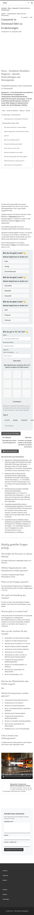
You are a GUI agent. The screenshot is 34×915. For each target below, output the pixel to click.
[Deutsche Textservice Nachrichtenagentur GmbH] (5, 787)
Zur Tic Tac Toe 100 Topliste (11, 433)
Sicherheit (12, 216)
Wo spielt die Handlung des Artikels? (13, 144)
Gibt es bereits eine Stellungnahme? (13, 165)
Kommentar (9, 821)
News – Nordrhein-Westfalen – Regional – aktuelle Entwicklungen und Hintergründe (16, 113)
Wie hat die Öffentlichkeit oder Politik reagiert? (15, 156)
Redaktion (5, 880)
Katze (6, 261)
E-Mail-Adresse (10, 842)
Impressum (5, 870)
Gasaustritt (8, 296)
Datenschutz (5, 875)
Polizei (13, 245)
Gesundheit (8, 285)
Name (5, 335)
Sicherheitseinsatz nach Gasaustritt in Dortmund (16, 119)
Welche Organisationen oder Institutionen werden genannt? (16, 133)
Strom (17, 221)
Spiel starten (17, 361)
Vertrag (7, 266)
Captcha (6, 349)
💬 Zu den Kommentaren (10, 451)
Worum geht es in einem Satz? (12, 148)
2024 (6, 310)
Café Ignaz (5, 889)
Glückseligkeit (6, 899)
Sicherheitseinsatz (10, 271)
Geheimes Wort (8, 342)
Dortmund (4, 92)
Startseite (4, 8)
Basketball (8, 290)
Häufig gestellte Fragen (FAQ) (10, 123)
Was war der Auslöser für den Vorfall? (13, 152)
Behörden (17, 105)
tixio (11, 911)
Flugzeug (7, 315)
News (9, 8)
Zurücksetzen (17, 401)
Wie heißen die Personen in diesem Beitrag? (15, 127)
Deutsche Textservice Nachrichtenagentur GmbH (20, 785)
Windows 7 (5, 894)
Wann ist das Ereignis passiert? (12, 140)
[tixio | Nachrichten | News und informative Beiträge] (5, 2)
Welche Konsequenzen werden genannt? (14, 161)
